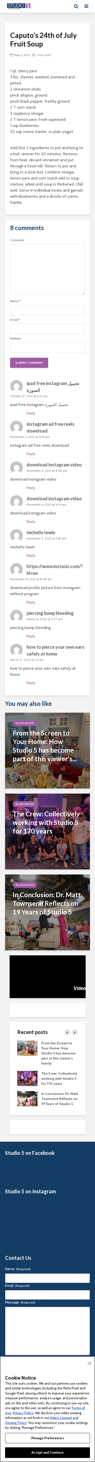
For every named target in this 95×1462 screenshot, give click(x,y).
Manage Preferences (47, 1438)
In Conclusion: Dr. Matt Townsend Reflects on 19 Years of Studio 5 (59, 1098)
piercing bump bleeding (50, 613)
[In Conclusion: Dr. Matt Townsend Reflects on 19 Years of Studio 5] (47, 912)
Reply (31, 413)
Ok (89, 1363)
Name (15, 301)
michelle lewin (41, 532)
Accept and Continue (47, 1452)
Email (15, 319)
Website (15, 338)
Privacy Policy (23, 1413)
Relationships (24, 723)
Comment (17, 240)
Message (20, 1302)
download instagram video (54, 464)
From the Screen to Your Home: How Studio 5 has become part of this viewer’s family (58, 1053)
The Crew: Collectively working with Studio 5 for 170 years (59, 1078)
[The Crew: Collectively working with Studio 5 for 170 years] (47, 831)
